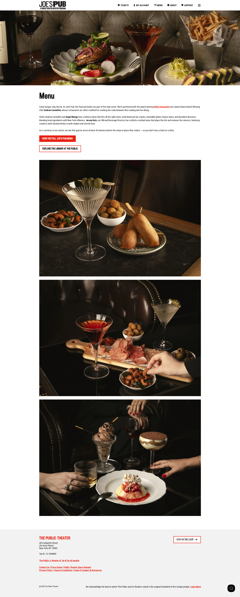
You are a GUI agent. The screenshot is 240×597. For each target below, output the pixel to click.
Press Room (56, 567)
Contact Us (44, 567)
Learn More (195, 586)
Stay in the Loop (185, 539)
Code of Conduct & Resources (88, 570)
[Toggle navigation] (198, 5)
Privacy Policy (45, 570)
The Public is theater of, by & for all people (59, 560)
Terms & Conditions (63, 570)
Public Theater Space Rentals (77, 567)
